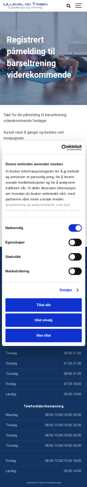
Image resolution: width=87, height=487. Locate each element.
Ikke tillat (43, 335)
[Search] (68, 6)
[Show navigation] (79, 6)
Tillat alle (43, 305)
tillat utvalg (43, 320)
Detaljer (66, 290)
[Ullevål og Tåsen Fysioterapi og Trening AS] (25, 6)
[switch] (75, 242)
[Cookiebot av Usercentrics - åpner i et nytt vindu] (62, 148)
